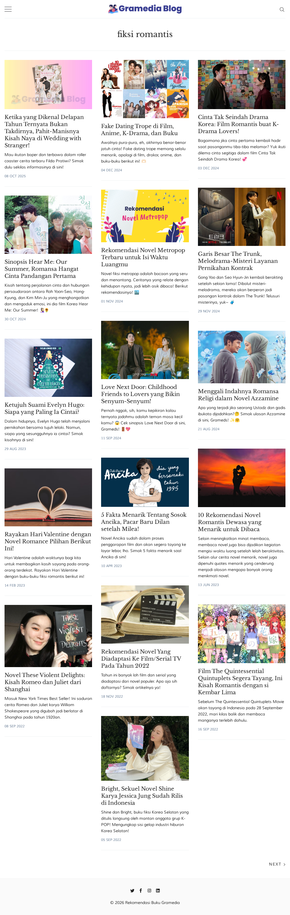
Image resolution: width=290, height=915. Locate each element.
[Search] (281, 9)
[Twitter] (132, 890)
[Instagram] (149, 890)
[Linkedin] (157, 890)
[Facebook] (140, 890)
